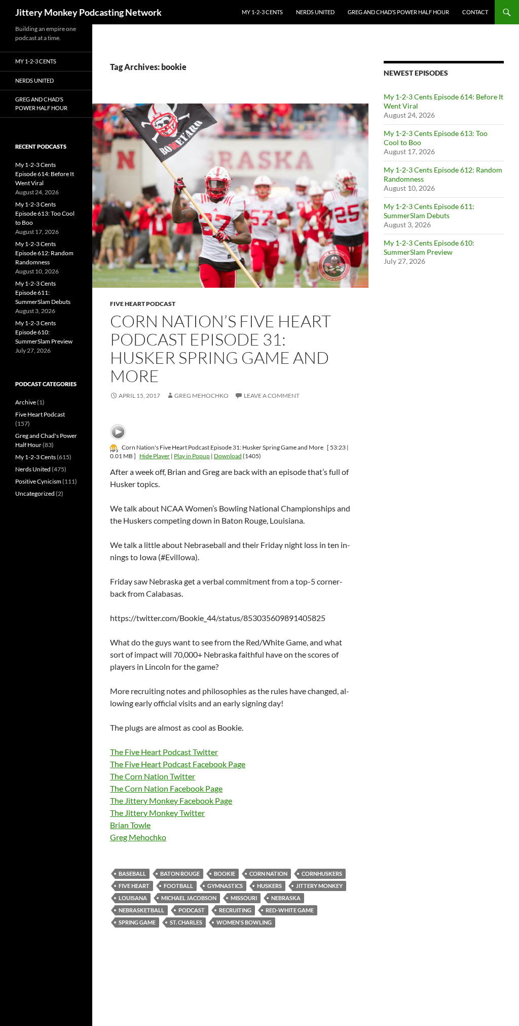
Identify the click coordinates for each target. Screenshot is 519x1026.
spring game (137, 922)
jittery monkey (319, 885)
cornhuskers (322, 873)
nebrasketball (141, 910)
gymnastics (225, 885)
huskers (269, 885)
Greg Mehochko (201, 395)
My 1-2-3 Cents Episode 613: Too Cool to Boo (45, 213)
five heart (134, 885)
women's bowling (244, 922)
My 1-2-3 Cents (262, 12)
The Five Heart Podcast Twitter (164, 752)
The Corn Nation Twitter (152, 776)
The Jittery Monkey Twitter (157, 812)
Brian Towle (130, 825)
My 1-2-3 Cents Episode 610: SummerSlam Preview (429, 247)
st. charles (186, 922)
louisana (133, 898)
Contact (475, 12)
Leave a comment (272, 395)
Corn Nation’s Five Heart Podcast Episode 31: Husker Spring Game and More (220, 348)
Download (228, 456)
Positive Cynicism (38, 481)
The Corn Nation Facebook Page (166, 788)
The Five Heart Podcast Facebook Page (177, 764)
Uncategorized (35, 493)
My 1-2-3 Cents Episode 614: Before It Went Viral (44, 174)
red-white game (290, 910)
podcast (191, 910)
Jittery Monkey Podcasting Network (88, 12)
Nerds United (315, 12)
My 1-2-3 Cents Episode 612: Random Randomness (44, 253)
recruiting (235, 910)
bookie (224, 873)
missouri (244, 898)
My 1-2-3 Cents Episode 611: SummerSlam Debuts (429, 211)
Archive (25, 402)
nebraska (286, 898)
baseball (132, 873)
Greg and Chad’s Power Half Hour (398, 12)
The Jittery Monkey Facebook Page (171, 800)
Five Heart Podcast (142, 303)
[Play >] (118, 432)
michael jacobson (188, 898)
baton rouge (180, 873)
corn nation (268, 873)
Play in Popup (192, 456)
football (178, 885)
